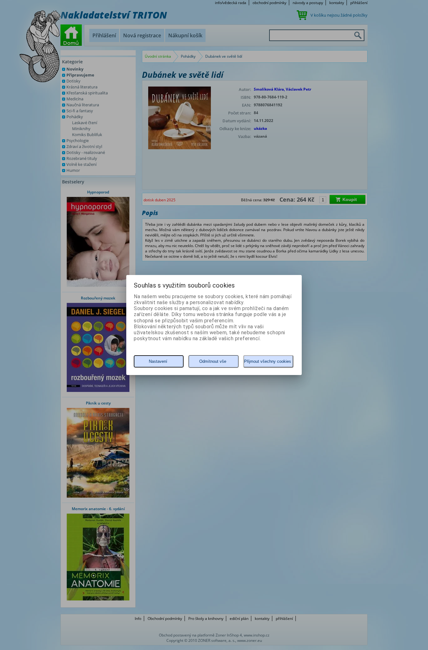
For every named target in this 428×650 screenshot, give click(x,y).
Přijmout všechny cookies (267, 361)
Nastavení (158, 361)
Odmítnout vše (212, 361)
